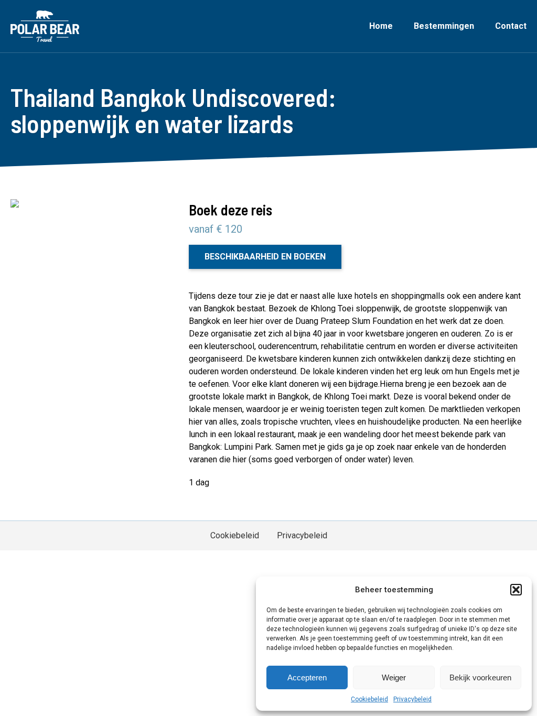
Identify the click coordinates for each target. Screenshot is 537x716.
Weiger (394, 677)
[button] (516, 589)
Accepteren (307, 677)
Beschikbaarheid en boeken (265, 257)
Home (381, 26)
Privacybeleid (412, 699)
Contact (511, 26)
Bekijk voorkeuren (480, 677)
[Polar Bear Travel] (44, 26)
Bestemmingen (444, 26)
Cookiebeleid (369, 699)
